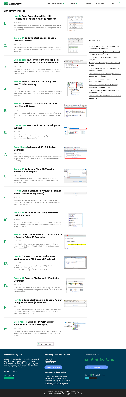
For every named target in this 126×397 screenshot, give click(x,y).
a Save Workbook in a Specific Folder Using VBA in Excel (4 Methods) (38, 301)
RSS (107, 360)
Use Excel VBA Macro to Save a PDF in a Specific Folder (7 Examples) (38, 236)
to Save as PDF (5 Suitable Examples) (35, 148)
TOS (103, 375)
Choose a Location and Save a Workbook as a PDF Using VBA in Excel (34, 257)
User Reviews (49, 359)
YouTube (86, 360)
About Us (111, 3)
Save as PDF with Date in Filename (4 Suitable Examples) (34, 323)
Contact (112, 360)
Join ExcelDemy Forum (97, 367)
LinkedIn (102, 360)
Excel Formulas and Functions (55, 378)
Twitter (96, 360)
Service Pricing (50, 363)
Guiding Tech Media (64, 392)
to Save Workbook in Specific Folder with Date (35, 39)
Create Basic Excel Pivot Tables (56, 377)
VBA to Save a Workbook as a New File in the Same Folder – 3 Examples (36, 61)
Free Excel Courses (54, 3)
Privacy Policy (96, 375)
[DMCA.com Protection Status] (91, 378)
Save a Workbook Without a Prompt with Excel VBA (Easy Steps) (37, 192)
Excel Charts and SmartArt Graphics (57, 380)
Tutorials (71, 3)
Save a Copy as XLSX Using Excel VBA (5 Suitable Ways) (35, 83)
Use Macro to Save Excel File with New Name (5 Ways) (35, 105)
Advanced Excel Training (53, 382)
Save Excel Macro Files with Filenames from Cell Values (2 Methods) (35, 17)
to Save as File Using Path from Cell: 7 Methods (36, 214)
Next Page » (48, 344)
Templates (99, 3)
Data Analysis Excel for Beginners (56, 384)
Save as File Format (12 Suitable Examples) (36, 279)
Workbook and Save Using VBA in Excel (37, 126)
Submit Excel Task (53, 367)
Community (86, 3)
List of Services (50, 361)
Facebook (91, 360)
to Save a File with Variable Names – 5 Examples (34, 170)
